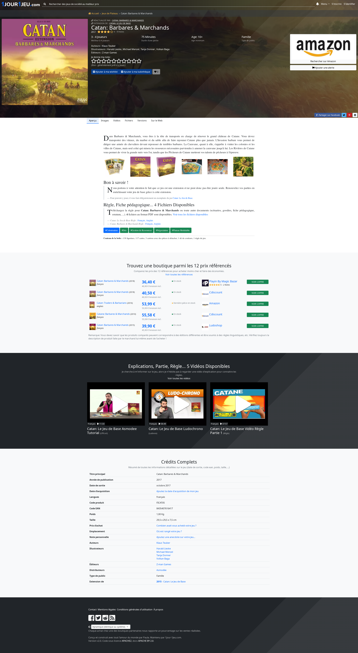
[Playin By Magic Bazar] (205, 284)
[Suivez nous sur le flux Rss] (112, 619)
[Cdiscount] (205, 295)
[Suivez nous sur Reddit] (105, 619)
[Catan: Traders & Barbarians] (93, 306)
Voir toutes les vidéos (179, 378)
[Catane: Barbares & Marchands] (93, 317)
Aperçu (92, 120)
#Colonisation (111, 230)
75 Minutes (148, 37)
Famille (246, 37)
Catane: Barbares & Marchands (113, 313)
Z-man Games (109, 52)
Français (141, 220)
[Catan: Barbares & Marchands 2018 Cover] (140, 167)
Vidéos (116, 120)
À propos (158, 609)
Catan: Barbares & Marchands (128, 20)
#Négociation (162, 230)
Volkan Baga (162, 49)
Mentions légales (107, 609)
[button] (317, 4)
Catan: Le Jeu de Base (120, 23)
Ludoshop (215, 325)
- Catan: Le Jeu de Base (171, 581)
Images (105, 120)
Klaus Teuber (109, 45)
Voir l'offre (258, 281)
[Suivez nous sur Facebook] (91, 619)
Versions (142, 120)
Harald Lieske (114, 49)
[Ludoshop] (205, 328)
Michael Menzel (131, 49)
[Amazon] (205, 306)
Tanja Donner (148, 49)
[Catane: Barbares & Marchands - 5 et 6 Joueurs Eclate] (192, 167)
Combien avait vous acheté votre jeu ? (176, 525)
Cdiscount (215, 292)
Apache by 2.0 (145, 640)
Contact (92, 609)
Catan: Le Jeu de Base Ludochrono (176, 428)
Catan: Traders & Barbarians (112, 302)
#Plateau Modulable (181, 230)
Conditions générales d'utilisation (134, 609)
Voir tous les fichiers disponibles (190, 214)
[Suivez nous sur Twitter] (98, 619)
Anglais (149, 220)
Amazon (214, 303)
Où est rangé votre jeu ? (169, 531)
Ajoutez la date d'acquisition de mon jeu (177, 491)
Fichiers (129, 120)
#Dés (124, 230)
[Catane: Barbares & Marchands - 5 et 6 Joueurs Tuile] (243, 167)
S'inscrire (336, 3)
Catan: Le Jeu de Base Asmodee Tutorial (112, 430)
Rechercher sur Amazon (323, 61)
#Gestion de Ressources (141, 230)
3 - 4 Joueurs (99, 37)
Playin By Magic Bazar (223, 281)
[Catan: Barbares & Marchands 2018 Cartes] (115, 167)
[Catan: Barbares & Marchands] (45, 62)
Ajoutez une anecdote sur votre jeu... (175, 537)
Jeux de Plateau (110, 13)
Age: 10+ (196, 37)
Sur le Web (156, 120)
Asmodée (161, 570)
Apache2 (126, 640)
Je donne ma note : (101, 57)
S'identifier (349, 3)
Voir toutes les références (179, 274)
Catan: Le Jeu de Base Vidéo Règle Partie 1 (237, 430)
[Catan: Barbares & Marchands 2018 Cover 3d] (166, 167)
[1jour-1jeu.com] (21, 4)
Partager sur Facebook (329, 115)
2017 (93, 31)
